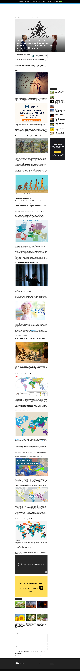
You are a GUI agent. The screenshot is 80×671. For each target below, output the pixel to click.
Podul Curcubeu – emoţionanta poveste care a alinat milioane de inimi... (60, 110)
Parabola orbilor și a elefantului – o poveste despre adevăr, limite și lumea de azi (30, 610)
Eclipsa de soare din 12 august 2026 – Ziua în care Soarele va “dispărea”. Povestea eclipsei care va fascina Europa (42, 611)
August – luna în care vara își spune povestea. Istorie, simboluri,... (59, 128)
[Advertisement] (40, 11)
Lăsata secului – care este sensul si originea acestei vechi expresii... (59, 133)
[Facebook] (51, 664)
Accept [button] (60, 1)
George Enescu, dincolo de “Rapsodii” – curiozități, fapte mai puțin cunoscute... (60, 101)
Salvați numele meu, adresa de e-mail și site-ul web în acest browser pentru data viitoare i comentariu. (31, 651)
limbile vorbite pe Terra (34, 330)
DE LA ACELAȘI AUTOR (26, 599)
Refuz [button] (54, 1)
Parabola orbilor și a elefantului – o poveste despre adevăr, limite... (59, 106)
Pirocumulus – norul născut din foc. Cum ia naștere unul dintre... (60, 119)
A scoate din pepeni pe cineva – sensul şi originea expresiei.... (59, 97)
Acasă (16, 17)
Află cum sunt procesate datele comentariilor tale (39, 655)
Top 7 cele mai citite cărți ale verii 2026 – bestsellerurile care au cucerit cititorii (41, 624)
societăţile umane (18, 209)
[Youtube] (53, 664)
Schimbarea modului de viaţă (19, 439)
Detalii (57, 1)
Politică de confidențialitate (58, 670)
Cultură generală (20, 17)
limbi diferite (42, 440)
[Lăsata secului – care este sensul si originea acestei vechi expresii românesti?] (52, 133)
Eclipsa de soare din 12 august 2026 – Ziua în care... (60, 115)
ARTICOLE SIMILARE (19, 599)
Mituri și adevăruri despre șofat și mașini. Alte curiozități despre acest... (59, 124)
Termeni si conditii (52, 670)
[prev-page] (15, 629)
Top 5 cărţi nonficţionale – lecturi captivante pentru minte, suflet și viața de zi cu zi (20, 610)
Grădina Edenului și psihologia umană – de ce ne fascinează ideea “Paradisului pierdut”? (31, 624)
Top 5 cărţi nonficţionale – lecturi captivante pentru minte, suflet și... (59, 92)
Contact (64, 670)
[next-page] (17, 629)
